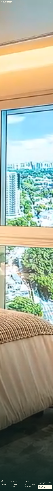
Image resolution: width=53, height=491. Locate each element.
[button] (50, 2)
